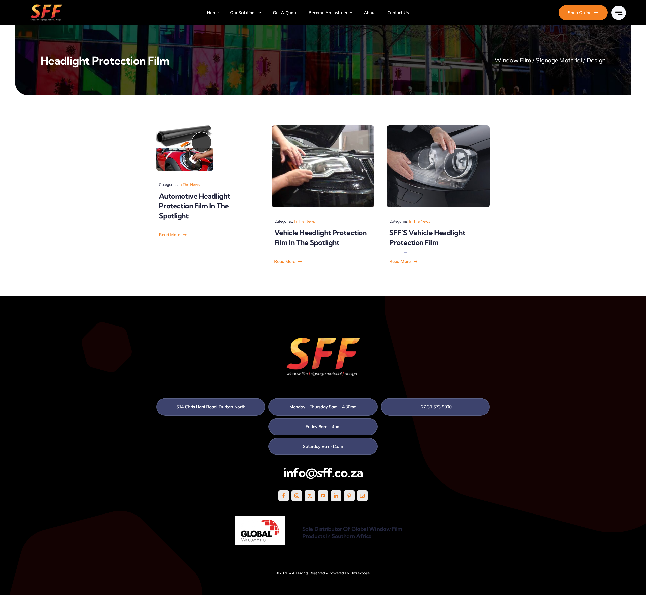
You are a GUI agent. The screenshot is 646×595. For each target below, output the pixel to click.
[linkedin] (336, 495)
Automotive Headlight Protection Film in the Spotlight (194, 206)
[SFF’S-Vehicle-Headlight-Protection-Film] (438, 127)
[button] (173, 234)
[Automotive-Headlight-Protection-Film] (184, 127)
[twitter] (310, 495)
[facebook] (283, 495)
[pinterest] (349, 495)
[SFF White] (46, 6)
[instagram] (296, 495)
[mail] (362, 495)
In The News (189, 184)
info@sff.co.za (323, 472)
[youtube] (323, 495)
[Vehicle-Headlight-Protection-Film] (323, 127)
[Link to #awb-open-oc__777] (618, 13)
